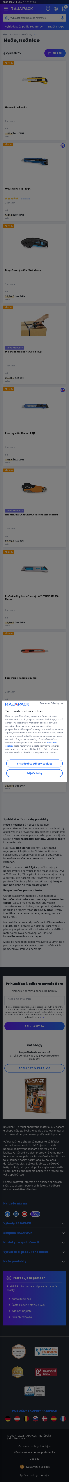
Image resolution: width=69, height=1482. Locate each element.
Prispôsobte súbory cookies (34, 763)
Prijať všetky (34, 773)
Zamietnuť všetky (49, 703)
